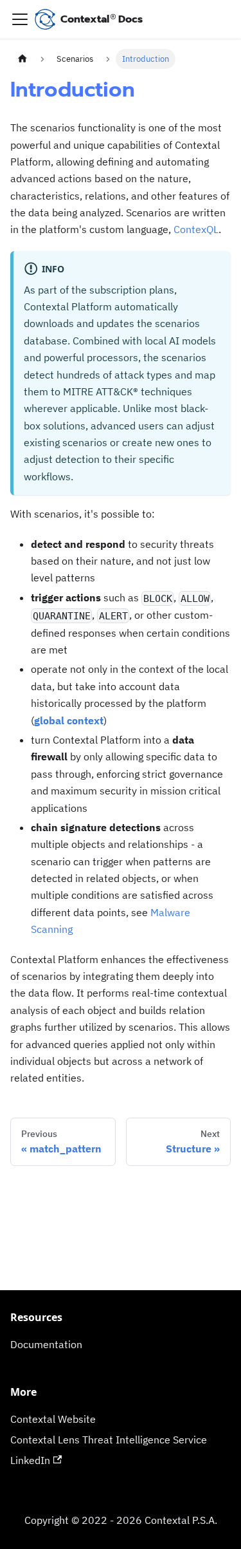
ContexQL (196, 229)
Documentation (46, 1344)
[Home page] (22, 59)
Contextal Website (53, 1419)
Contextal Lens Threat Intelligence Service (108, 1439)
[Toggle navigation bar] (20, 19)
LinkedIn (30, 1460)
